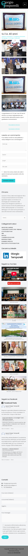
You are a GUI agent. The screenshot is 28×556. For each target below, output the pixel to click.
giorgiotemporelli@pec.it (10, 485)
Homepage (5, 38)
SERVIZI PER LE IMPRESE (7, 227)
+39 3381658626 (7, 487)
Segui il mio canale (15, 283)
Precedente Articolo (14, 125)
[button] (14, 295)
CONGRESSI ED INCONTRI (8, 237)
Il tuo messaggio (6, 513)
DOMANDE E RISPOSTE (7, 241)
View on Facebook (5, 428)
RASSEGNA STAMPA (6, 239)
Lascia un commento (7, 36)
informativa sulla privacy (19, 525)
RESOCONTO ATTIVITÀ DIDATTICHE (10, 243)
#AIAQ (17, 445)
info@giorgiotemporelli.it (10, 483)
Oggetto (4, 506)
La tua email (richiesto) (8, 499)
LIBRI (3, 233)
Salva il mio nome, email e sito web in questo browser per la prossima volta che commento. (13, 174)
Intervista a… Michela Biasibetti (10, 449)
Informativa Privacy (14, 551)
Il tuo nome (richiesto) (7, 493)
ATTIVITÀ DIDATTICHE (7, 231)
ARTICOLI (4, 235)
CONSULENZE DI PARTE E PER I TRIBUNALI (12, 229)
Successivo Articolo (14, 129)
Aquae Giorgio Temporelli (12, 406)
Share (12, 428)
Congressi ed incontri (19, 36)
